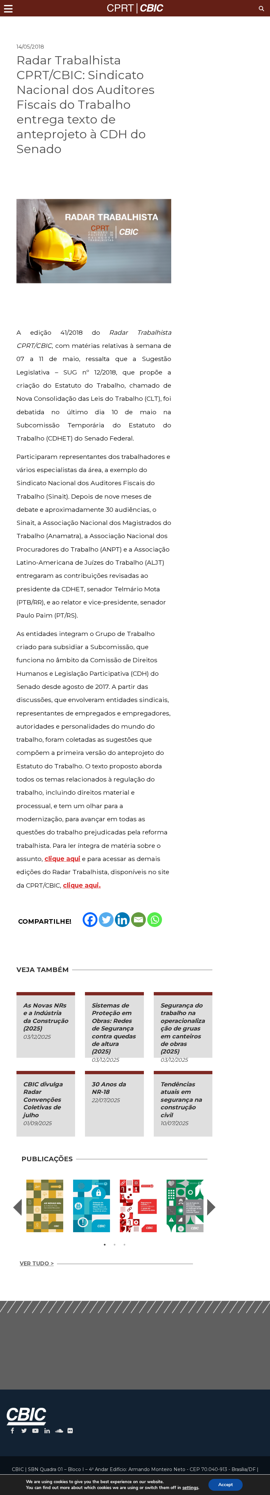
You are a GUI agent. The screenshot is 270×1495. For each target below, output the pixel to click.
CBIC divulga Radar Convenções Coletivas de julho (43, 1100)
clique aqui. (82, 885)
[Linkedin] (122, 919)
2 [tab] (114, 1244)
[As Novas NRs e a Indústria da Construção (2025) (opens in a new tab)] (44, 1206)
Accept (225, 1485)
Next (211, 1207)
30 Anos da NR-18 (109, 1088)
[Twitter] (106, 919)
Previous (17, 1207)
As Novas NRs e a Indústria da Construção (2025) (45, 1017)
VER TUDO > (37, 1263)
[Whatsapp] (154, 919)
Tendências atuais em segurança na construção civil (181, 1100)
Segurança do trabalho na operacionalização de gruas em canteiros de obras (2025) (182, 1028)
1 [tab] (104, 1244)
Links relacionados (40, 25)
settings (190, 1488)
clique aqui (62, 859)
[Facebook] (90, 919)
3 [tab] (124, 1244)
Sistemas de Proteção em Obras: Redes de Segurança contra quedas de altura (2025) (114, 1028)
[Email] (138, 919)
